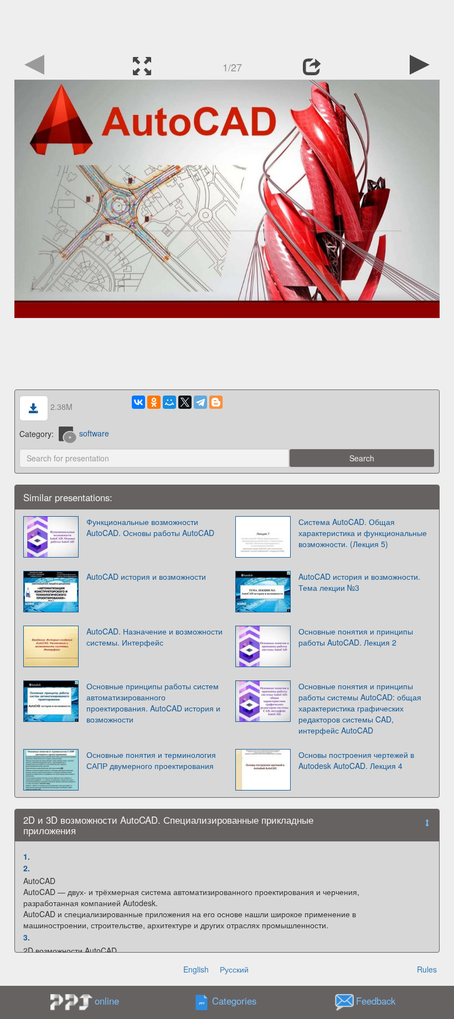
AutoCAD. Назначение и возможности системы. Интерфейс (154, 637)
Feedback (375, 1001)
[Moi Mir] (169, 402)
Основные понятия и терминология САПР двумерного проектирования (151, 760)
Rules (427, 969)
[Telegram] (200, 402)
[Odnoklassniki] (154, 402)
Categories (234, 1001)
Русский (234, 969)
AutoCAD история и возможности (146, 576)
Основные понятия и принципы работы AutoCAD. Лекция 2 (355, 637)
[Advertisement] (227, 25)
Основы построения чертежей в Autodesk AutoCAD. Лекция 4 (356, 760)
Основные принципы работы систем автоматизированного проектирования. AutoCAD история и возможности (153, 702)
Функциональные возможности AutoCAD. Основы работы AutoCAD (150, 527)
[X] (185, 402)
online (107, 1000)
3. (26, 937)
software (94, 433)
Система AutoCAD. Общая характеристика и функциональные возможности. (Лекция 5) (362, 532)
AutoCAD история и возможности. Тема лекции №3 (359, 582)
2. (26, 868)
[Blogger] (216, 402)
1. (26, 856)
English (196, 969)
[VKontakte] (138, 402)
